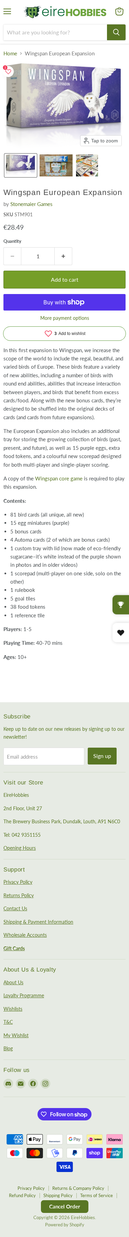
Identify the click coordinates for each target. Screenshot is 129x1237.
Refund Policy (22, 1195)
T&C (8, 1022)
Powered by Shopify (64, 1224)
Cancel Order (64, 1206)
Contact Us (15, 908)
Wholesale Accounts (25, 935)
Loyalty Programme (23, 995)
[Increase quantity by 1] (63, 256)
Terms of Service (96, 1195)
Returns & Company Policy (78, 1188)
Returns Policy (18, 895)
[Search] (116, 32)
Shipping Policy (58, 1195)
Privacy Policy (17, 882)
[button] (20, 165)
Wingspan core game (59, 478)
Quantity (12, 241)
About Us (13, 982)
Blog (8, 1048)
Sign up (102, 755)
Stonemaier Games (31, 204)
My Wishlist (16, 1035)
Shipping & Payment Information (38, 922)
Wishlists (12, 1009)
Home (10, 53)
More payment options (64, 318)
